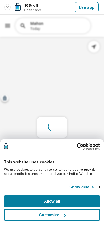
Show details (81, 187)
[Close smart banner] (7, 7)
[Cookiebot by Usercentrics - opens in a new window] (76, 146)
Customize (49, 214)
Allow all (52, 201)
